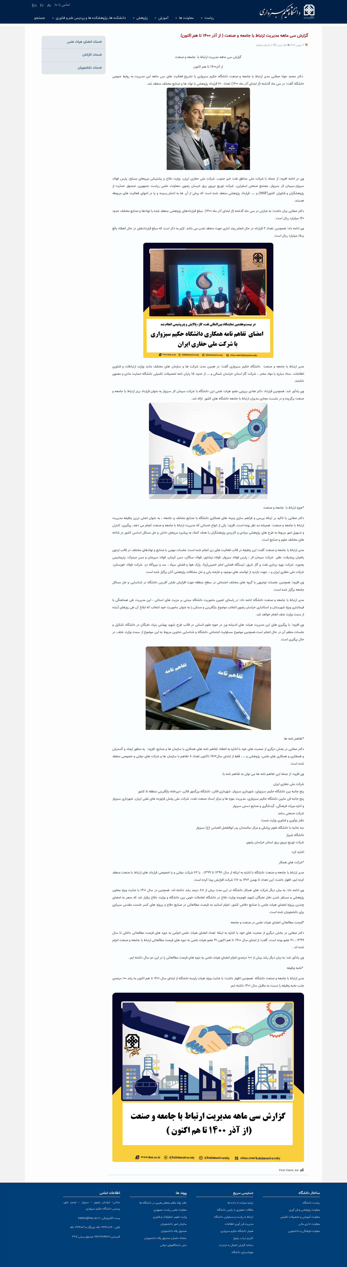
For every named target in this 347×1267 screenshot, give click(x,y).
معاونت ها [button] (186, 18)
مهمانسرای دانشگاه (242, 1252)
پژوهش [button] (142, 18)
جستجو (39, 18)
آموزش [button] (163, 18)
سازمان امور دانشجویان (174, 1224)
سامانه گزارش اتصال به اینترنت (236, 1245)
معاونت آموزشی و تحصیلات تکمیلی (300, 1217)
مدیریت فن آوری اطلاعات (239, 1224)
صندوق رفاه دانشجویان (174, 1231)
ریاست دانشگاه (311, 1203)
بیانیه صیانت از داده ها (240, 1203)
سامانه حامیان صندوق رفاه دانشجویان (165, 1238)
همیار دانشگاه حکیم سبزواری (236, 1231)
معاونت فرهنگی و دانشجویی (304, 1231)
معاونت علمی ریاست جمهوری (170, 1210)
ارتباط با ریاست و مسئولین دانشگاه (233, 1217)
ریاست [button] (209, 18)
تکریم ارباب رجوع (243, 1238)
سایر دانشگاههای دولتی (173, 1245)
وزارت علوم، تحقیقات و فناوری (170, 1217)
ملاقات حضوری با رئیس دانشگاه (235, 1210)
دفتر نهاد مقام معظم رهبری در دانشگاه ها (163, 1203)
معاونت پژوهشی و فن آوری (304, 1210)
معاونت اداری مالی (309, 1224)
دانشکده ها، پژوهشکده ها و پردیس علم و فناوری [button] (91, 18)
